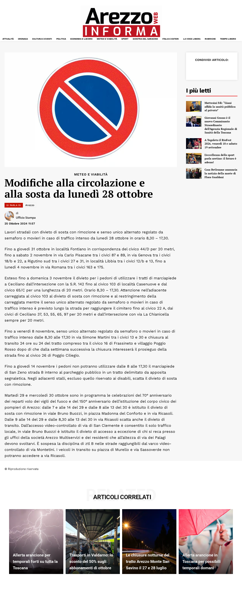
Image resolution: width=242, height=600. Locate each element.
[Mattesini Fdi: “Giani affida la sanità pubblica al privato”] (194, 106)
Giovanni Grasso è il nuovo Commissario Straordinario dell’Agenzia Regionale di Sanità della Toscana (221, 125)
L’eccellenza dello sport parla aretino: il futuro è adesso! (220, 158)
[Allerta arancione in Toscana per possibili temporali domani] (206, 541)
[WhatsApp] (220, 69)
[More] (238, 69)
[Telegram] (229, 69)
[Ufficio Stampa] (10, 216)
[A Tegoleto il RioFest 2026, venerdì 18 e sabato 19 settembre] (194, 143)
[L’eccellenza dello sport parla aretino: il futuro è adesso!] (194, 158)
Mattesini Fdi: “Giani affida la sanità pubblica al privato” (220, 106)
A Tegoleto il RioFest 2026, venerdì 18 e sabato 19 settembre (221, 143)
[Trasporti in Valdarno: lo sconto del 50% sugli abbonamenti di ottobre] (93, 541)
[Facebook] (194, 69)
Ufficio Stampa (26, 217)
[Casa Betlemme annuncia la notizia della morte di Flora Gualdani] (194, 173)
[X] (203, 69)
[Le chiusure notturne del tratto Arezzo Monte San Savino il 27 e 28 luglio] (149, 541)
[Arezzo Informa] (121, 22)
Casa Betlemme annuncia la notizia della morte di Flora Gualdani (221, 173)
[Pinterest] (212, 69)
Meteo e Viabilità (91, 174)
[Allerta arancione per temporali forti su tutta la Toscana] (36, 541)
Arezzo (29, 205)
